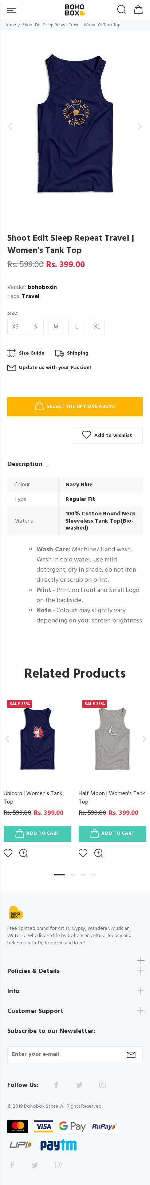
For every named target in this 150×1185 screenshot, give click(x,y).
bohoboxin (42, 287)
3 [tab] (83, 874)
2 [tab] (73, 874)
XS (15, 327)
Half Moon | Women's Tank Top (112, 798)
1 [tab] (59, 874)
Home (10, 25)
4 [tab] (93, 874)
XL (97, 327)
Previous (7, 739)
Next (143, 739)
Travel (30, 297)
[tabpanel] (37, 771)
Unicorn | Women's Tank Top (33, 798)
